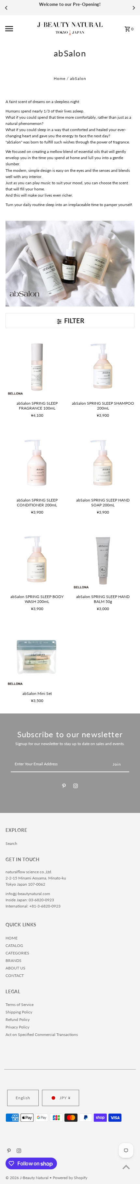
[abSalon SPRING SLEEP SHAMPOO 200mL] (103, 366)
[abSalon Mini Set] (37, 656)
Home (59, 78)
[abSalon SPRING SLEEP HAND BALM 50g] (103, 559)
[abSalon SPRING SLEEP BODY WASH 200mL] (37, 559)
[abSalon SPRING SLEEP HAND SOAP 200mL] (103, 462)
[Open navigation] (19, 29)
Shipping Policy (19, 1012)
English (23, 1097)
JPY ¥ (65, 1097)
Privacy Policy (17, 1027)
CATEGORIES (17, 953)
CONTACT (15, 975)
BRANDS (13, 960)
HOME (12, 938)
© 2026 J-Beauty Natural (27, 1177)
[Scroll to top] (126, 1167)
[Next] (133, 8)
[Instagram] (75, 787)
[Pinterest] (64, 787)
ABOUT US (15, 968)
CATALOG (14, 945)
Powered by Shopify (70, 1177)
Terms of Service (20, 1004)
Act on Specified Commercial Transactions (42, 1034)
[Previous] (6, 8)
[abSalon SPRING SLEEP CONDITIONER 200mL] (37, 462)
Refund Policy (18, 1019)
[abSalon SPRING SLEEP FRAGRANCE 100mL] (37, 366)
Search (11, 843)
